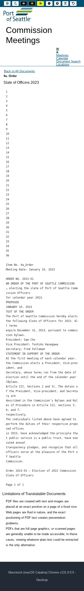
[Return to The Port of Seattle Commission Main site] (18, 15)
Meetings (62, 55)
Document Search (68, 61)
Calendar (62, 58)
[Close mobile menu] (57, 52)
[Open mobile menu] (57, 49)
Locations (62, 64)
